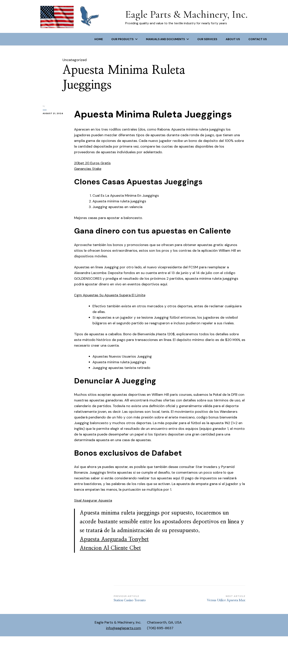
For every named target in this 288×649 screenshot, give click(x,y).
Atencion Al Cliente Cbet (110, 548)
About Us (233, 39)
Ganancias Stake (87, 168)
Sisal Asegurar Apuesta (93, 500)
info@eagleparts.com (123, 628)
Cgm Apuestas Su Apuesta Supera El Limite (109, 295)
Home (98, 39)
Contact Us (257, 39)
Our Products (122, 39)
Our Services (207, 39)
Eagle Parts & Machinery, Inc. (186, 14)
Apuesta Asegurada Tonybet (114, 539)
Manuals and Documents (165, 39)
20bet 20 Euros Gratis (92, 163)
